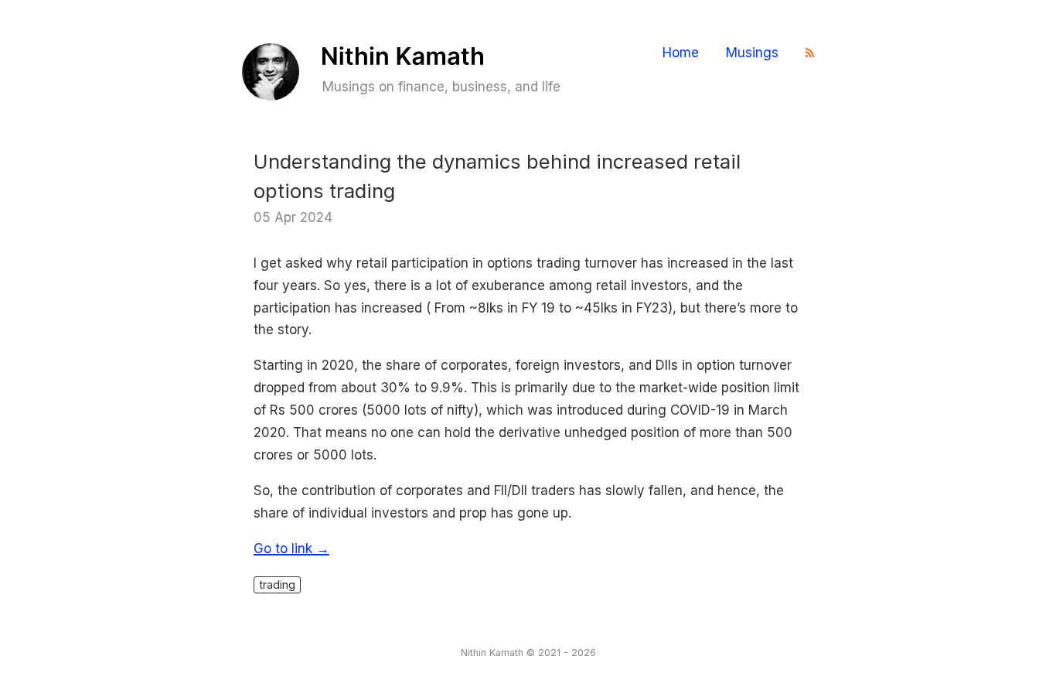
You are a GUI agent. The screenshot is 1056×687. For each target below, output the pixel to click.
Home (681, 53)
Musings (752, 53)
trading (277, 584)
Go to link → (291, 548)
